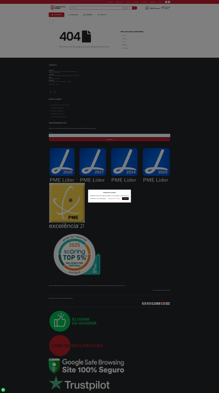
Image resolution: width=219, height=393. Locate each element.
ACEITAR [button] (125, 198)
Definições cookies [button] (114, 198)
